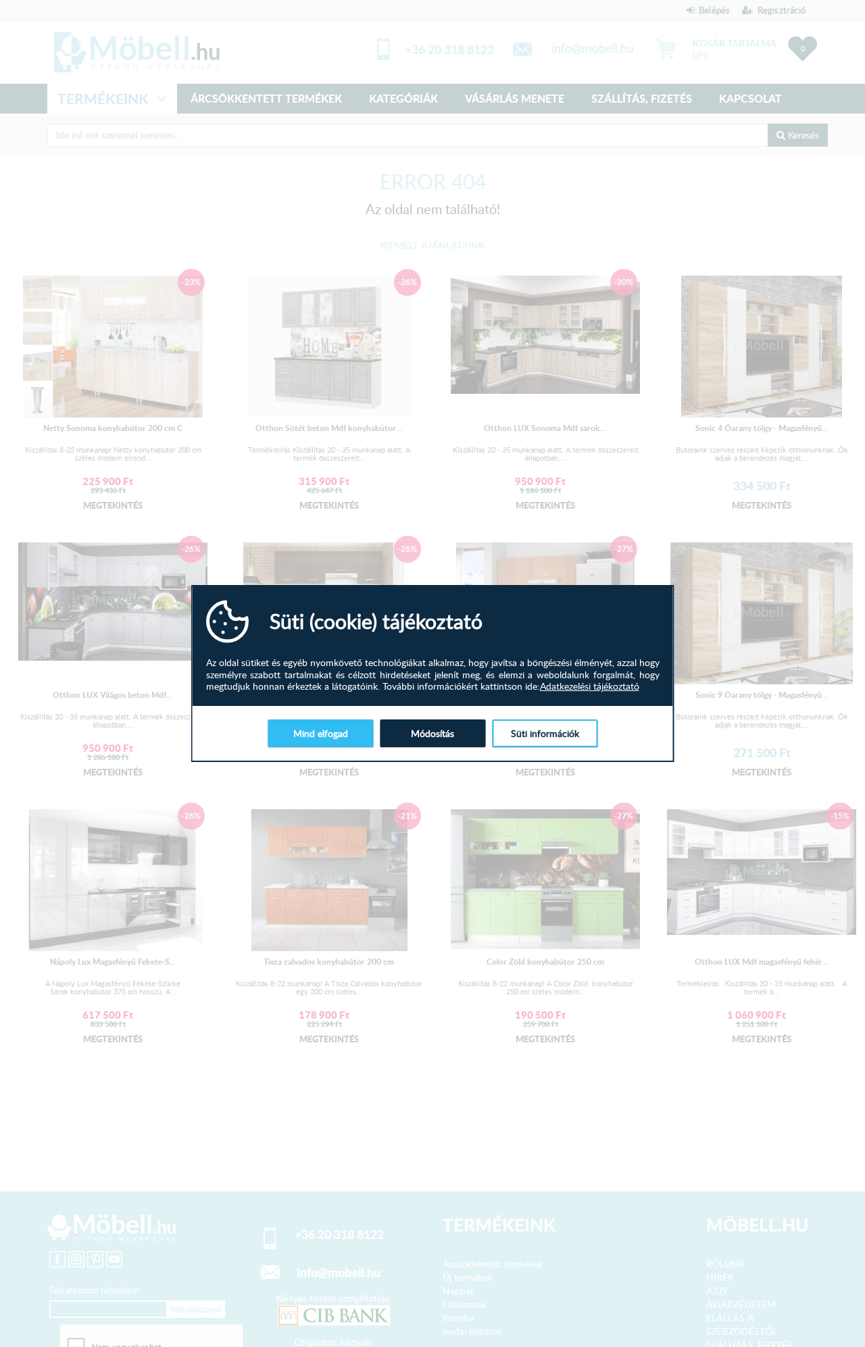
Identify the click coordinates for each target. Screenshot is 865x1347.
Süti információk (545, 733)
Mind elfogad (320, 733)
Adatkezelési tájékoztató (589, 686)
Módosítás (432, 733)
